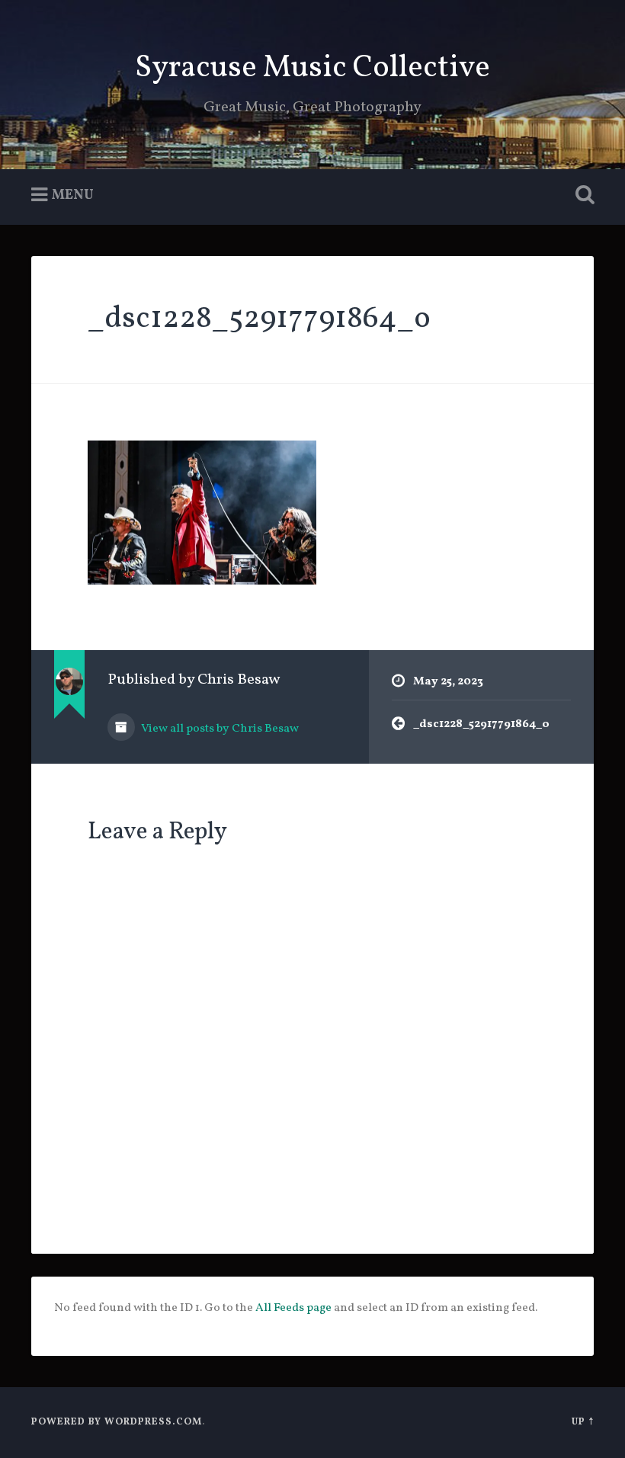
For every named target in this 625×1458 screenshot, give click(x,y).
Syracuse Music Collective (312, 68)
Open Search (581, 195)
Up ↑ (583, 1422)
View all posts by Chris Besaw (219, 728)
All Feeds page (293, 1307)
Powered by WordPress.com (116, 1422)
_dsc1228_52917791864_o (259, 319)
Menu (73, 195)
